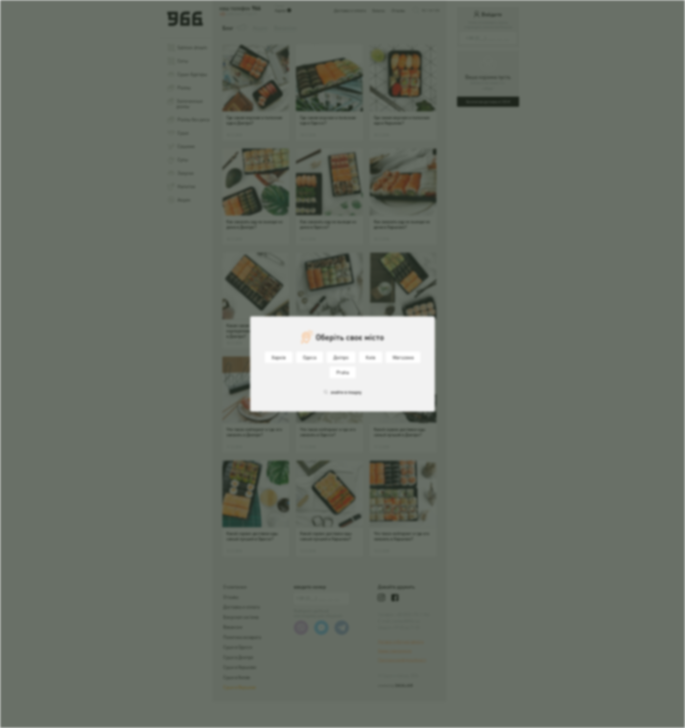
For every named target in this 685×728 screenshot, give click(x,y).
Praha (342, 372)
